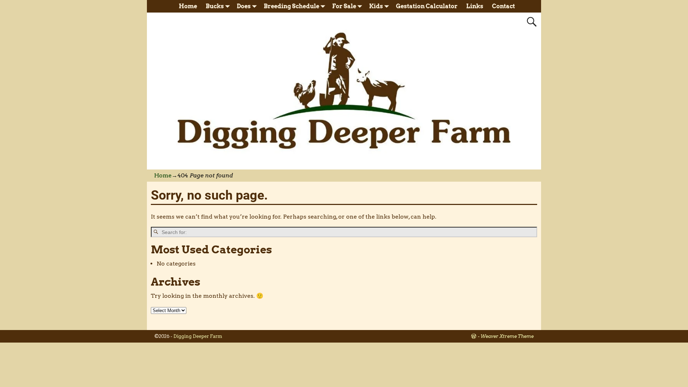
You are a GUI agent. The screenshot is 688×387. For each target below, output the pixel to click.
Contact (503, 6)
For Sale (344, 6)
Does (244, 6)
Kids (376, 6)
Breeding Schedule (291, 6)
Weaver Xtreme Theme (507, 336)
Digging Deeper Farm (197, 336)
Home (188, 6)
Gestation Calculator (427, 6)
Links (474, 6)
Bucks (215, 6)
